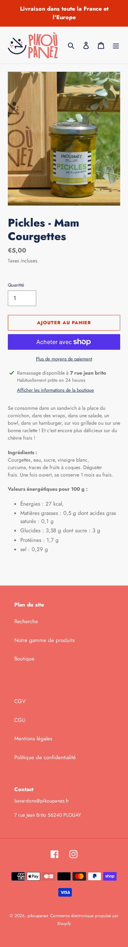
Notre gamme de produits (44, 640)
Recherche (26, 621)
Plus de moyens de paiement (64, 358)
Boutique (24, 659)
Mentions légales (33, 738)
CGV (20, 701)
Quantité (16, 285)
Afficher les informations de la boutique (55, 390)
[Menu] (115, 45)
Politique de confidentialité (45, 757)
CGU (19, 720)
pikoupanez (37, 916)
